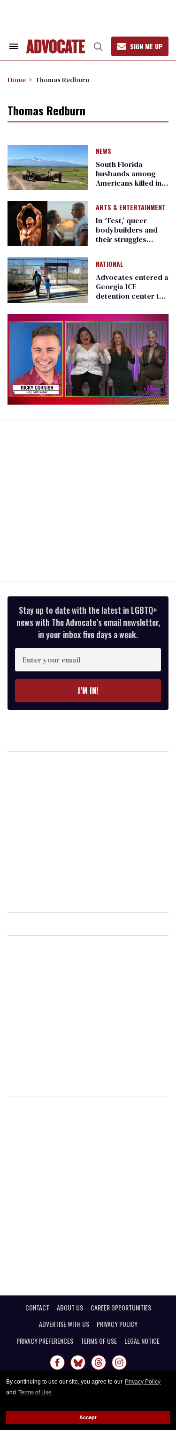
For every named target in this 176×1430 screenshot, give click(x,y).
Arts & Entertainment (131, 207)
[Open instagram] (119, 1362)
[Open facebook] (57, 1362)
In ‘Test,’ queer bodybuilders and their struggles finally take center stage (127, 239)
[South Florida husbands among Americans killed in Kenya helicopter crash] (48, 166)
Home (17, 79)
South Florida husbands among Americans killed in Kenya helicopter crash (128, 183)
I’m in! (88, 690)
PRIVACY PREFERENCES (44, 1341)
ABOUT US (70, 1307)
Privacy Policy (143, 1381)
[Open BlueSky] (77, 1362)
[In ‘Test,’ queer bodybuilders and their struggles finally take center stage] (48, 223)
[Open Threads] (98, 1362)
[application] (88, 359)
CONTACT (37, 1307)
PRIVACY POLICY (117, 1324)
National (109, 264)
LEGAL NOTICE (142, 1341)
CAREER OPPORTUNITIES (121, 1307)
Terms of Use (35, 1392)
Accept (88, 1417)
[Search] (98, 46)
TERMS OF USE (99, 1341)
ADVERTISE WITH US (64, 1324)
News (103, 151)
